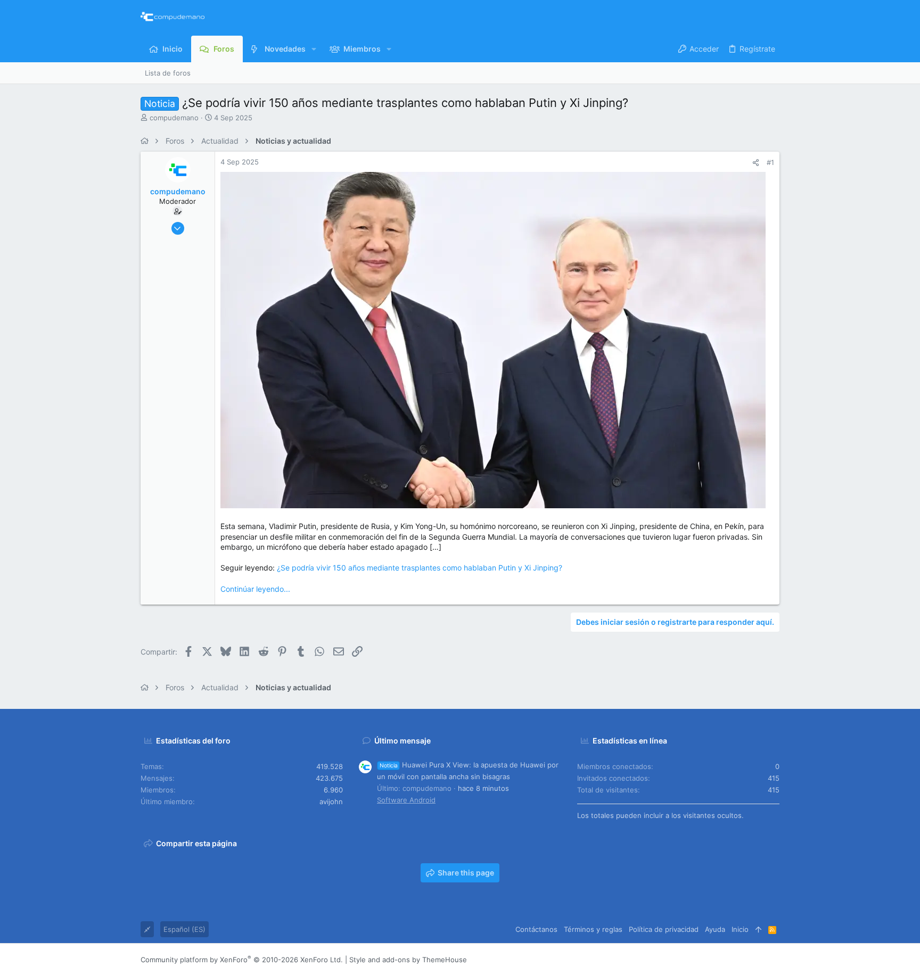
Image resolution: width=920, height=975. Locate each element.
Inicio (740, 929)
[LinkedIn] (743, 960)
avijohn (331, 801)
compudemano (174, 117)
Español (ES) (184, 929)
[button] (314, 49)
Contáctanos (536, 929)
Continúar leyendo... (255, 588)
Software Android (406, 800)
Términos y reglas (593, 929)
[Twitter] (758, 960)
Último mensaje (402, 740)
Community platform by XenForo (242, 959)
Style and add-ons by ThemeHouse (408, 959)
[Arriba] (758, 929)
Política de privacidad (664, 929)
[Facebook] (711, 960)
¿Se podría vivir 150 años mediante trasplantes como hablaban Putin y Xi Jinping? (419, 567)
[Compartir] (756, 163)
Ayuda (715, 929)
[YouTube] (774, 960)
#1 (770, 162)
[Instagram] (727, 960)
